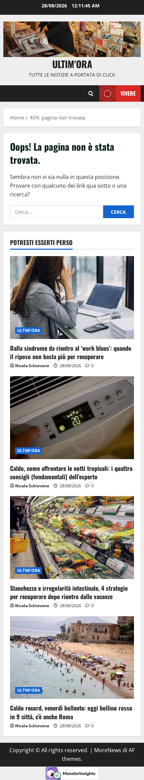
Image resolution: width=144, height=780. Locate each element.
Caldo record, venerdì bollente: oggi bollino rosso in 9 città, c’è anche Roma (71, 712)
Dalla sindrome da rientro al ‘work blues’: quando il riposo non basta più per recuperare (70, 352)
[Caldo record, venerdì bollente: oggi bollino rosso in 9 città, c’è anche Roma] (72, 657)
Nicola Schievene (32, 366)
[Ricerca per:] (56, 211)
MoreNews (107, 750)
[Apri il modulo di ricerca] (90, 93)
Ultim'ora (72, 64)
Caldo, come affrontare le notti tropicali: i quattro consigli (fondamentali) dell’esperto (71, 472)
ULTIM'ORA (28, 330)
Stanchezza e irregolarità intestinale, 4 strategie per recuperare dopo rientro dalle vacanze (69, 592)
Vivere (128, 93)
